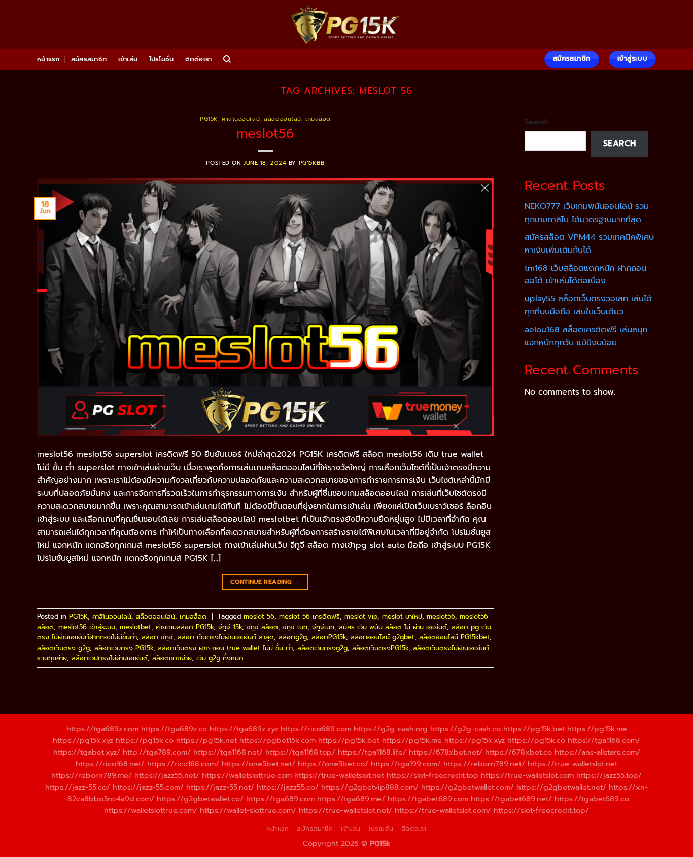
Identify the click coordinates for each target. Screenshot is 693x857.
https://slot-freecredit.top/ (541, 810)
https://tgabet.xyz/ (86, 752)
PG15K (209, 119)
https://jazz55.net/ (166, 775)
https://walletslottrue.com (247, 775)
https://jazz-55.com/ (148, 787)
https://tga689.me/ (351, 798)
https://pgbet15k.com (277, 740)
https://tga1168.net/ (228, 752)
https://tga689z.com (102, 728)
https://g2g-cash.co (465, 728)
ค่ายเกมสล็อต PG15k (185, 627)
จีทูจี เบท (295, 627)
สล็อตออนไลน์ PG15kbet (454, 637)
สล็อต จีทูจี (157, 637)
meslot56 (265, 134)
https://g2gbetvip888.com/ (370, 787)
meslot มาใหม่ (402, 616)
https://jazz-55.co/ (77, 787)
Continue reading (265, 581)
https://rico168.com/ (183, 763)
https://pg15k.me (597, 728)
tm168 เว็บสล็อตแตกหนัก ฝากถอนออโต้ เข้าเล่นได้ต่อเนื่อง (585, 275)
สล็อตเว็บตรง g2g (63, 648)
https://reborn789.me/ (91, 775)
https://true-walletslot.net (572, 763)
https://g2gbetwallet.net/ (561, 787)
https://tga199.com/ (406, 763)
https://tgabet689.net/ (511, 798)
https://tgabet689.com (428, 798)
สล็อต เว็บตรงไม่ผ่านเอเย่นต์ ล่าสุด (226, 637)
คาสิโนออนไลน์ (241, 119)
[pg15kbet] (346, 24)
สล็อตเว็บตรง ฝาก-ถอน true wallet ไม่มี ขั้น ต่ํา (225, 648)
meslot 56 (259, 616)
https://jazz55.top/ (609, 775)
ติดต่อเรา (198, 59)
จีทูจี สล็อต (262, 627)
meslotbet (135, 627)
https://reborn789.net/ (484, 763)
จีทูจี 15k (230, 627)
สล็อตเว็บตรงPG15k (380, 648)
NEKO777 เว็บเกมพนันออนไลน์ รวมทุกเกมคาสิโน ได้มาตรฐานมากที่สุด (587, 213)
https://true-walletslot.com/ (443, 810)
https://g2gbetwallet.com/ (467, 787)
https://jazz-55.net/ (220, 787)
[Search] (227, 59)
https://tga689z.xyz (244, 728)
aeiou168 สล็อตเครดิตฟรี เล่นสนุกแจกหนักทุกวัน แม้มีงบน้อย (586, 336)
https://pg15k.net (206, 740)
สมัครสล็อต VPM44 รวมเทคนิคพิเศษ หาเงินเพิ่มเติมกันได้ (589, 244)
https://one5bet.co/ (333, 763)
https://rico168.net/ (110, 763)
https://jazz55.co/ (288, 787)
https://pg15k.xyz (83, 740)
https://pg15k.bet (534, 728)
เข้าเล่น (128, 59)
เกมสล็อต (318, 119)
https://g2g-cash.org (391, 728)
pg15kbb (312, 163)
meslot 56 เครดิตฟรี (309, 616)
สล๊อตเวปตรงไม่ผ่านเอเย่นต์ (110, 658)
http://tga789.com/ (157, 752)
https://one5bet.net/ (258, 763)
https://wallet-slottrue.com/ (248, 810)
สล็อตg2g (293, 637)
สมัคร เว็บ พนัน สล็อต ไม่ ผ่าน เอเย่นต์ (393, 627)
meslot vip (360, 616)
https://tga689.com (280, 798)
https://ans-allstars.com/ (597, 752)
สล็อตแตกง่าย (172, 658)
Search (537, 121)
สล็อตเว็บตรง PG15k (123, 648)
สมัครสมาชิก (89, 59)
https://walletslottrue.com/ (150, 810)
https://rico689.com (316, 728)
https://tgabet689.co (592, 798)
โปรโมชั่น (161, 59)
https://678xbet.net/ (445, 752)
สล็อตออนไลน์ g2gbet (382, 637)
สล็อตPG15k (328, 637)
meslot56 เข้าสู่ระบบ (86, 627)
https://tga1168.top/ (300, 752)
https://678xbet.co (518, 752)
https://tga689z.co (174, 728)
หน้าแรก (48, 59)
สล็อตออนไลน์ (282, 119)
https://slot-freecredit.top (432, 775)
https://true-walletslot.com (527, 775)
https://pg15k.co (145, 740)
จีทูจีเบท (323, 627)
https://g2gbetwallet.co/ (200, 798)
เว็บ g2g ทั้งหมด (220, 658)
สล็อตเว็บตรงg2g (322, 648)
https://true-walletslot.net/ (345, 810)
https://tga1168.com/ (604, 740)
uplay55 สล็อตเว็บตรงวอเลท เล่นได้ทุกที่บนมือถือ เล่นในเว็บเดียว (588, 305)
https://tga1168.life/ (372, 752)
